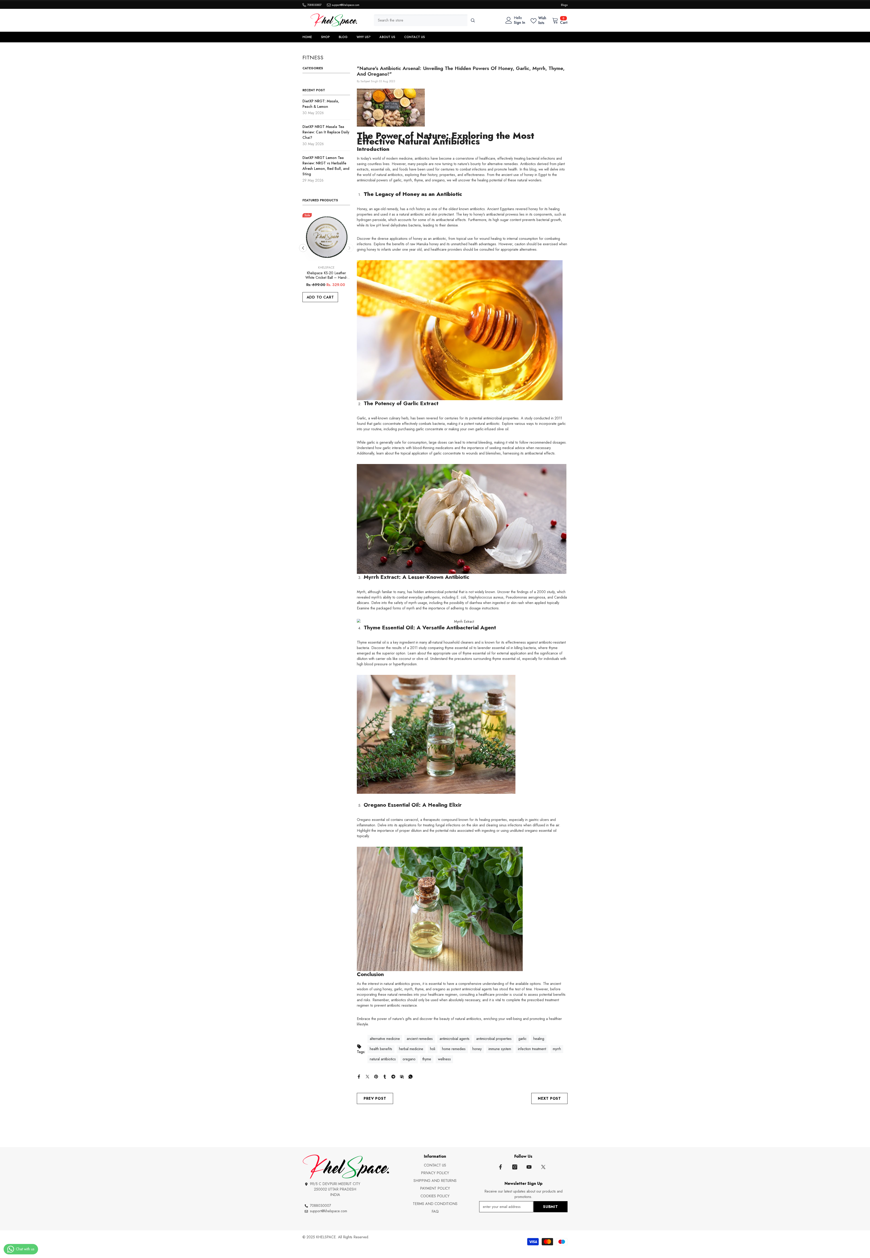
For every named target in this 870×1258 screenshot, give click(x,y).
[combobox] (420, 20)
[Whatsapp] (410, 1076)
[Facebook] (359, 1076)
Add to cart (320, 297)
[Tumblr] (385, 1076)
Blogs (564, 5)
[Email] (402, 1076)
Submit (550, 1206)
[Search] (426, 20)
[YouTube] (529, 1167)
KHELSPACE (326, 267)
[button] (303, 248)
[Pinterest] (376, 1076)
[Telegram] (393, 1076)
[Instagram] (514, 1167)
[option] (326, 264)
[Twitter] (367, 1076)
